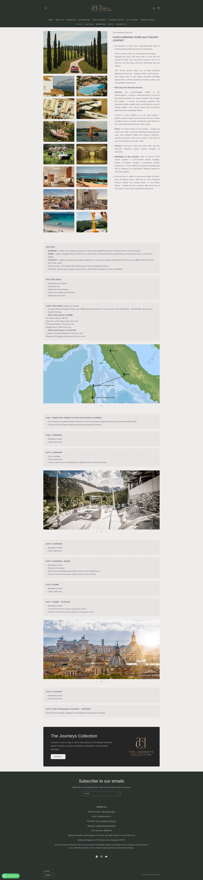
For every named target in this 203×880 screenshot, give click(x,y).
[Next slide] (106, 405)
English (48, 875)
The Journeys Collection (106, 821)
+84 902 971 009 (108, 812)
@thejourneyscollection (105, 826)
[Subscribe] (118, 793)
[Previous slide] (97, 405)
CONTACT (58, 757)
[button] (45, 8)
